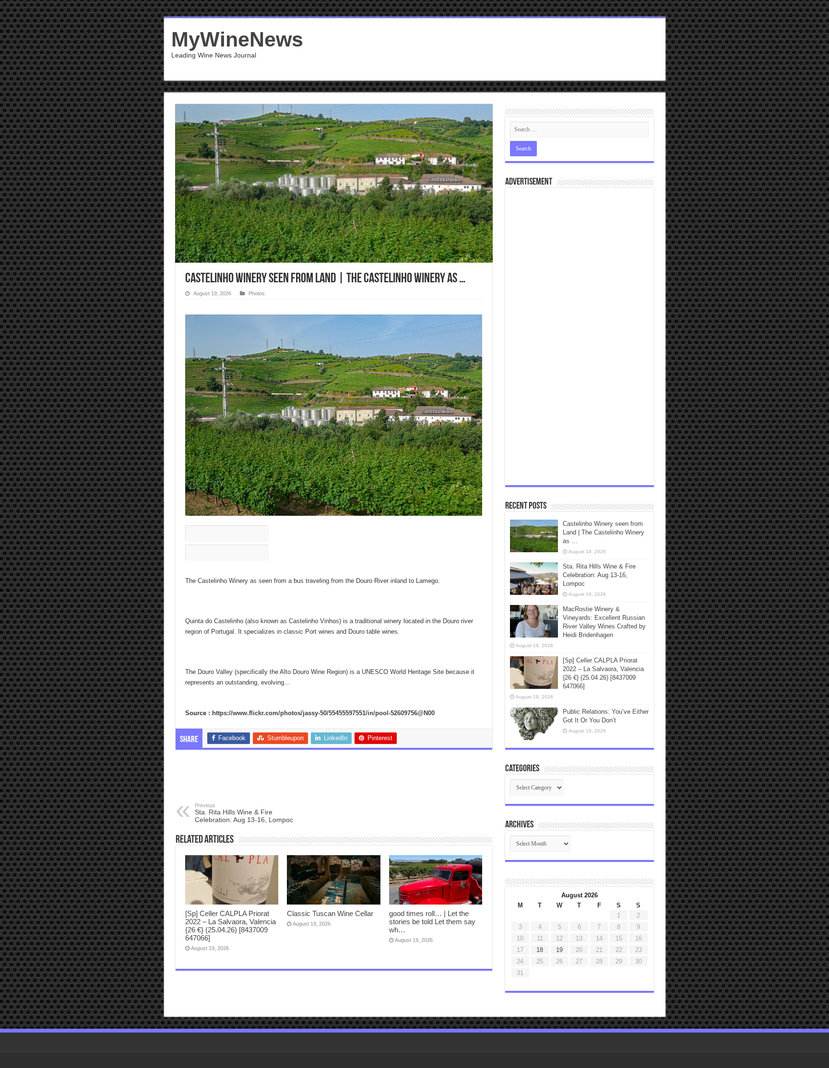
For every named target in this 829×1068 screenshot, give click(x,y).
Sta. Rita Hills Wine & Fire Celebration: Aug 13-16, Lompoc (244, 813)
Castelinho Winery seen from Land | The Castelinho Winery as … (603, 532)
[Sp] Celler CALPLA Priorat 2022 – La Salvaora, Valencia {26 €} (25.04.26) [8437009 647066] (230, 925)
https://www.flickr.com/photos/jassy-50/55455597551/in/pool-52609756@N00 (323, 713)
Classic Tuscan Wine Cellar (330, 913)
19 (559, 949)
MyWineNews (237, 39)
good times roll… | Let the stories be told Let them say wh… (432, 921)
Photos (257, 293)
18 (539, 949)
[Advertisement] (483, 49)
